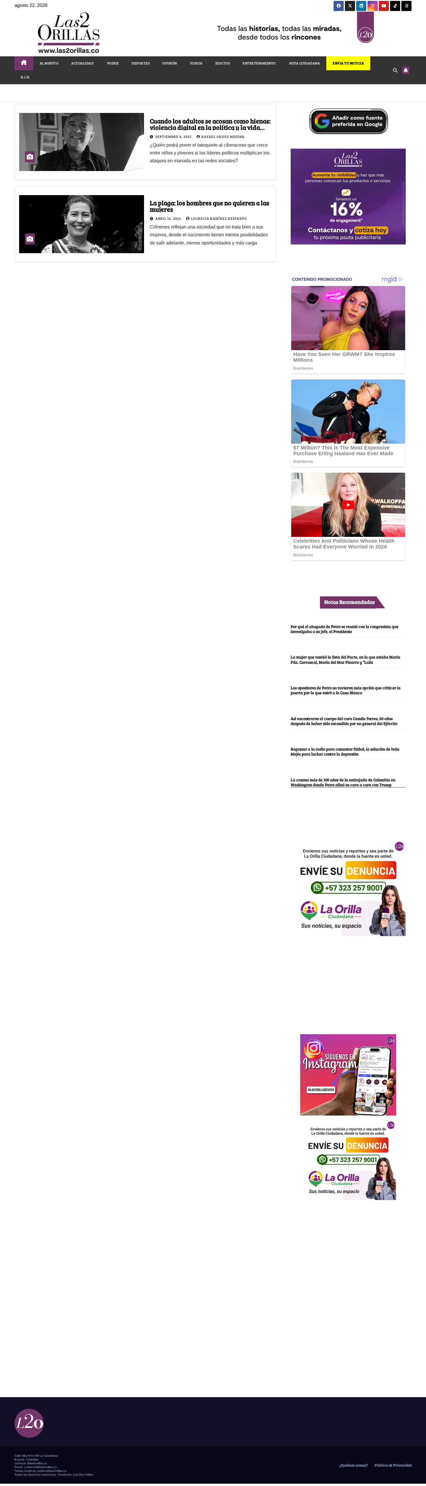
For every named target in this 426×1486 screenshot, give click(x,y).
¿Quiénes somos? (353, 1465)
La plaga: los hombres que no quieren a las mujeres (209, 205)
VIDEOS (196, 63)
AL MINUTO (49, 63)
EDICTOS (222, 63)
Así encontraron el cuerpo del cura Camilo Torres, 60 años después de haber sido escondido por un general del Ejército (344, 720)
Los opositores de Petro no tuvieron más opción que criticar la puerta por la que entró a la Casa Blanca (345, 690)
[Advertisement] (348, 982)
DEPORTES (141, 63)
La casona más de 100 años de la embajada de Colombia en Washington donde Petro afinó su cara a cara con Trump (343, 782)
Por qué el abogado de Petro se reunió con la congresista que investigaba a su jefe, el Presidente (344, 628)
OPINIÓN (169, 63)
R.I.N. (25, 77)
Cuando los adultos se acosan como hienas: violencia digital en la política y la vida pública (210, 127)
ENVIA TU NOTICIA (348, 63)
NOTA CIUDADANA (304, 63)
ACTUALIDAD (82, 63)
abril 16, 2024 (168, 218)
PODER (112, 63)
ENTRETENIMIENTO (259, 63)
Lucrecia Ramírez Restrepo (219, 218)
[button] (395, 70)
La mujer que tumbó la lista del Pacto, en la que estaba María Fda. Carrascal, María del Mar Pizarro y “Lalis (345, 659)
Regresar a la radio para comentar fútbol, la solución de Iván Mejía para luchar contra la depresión (345, 751)
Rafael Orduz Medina (223, 136)
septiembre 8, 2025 (173, 136)
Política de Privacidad (393, 1465)
